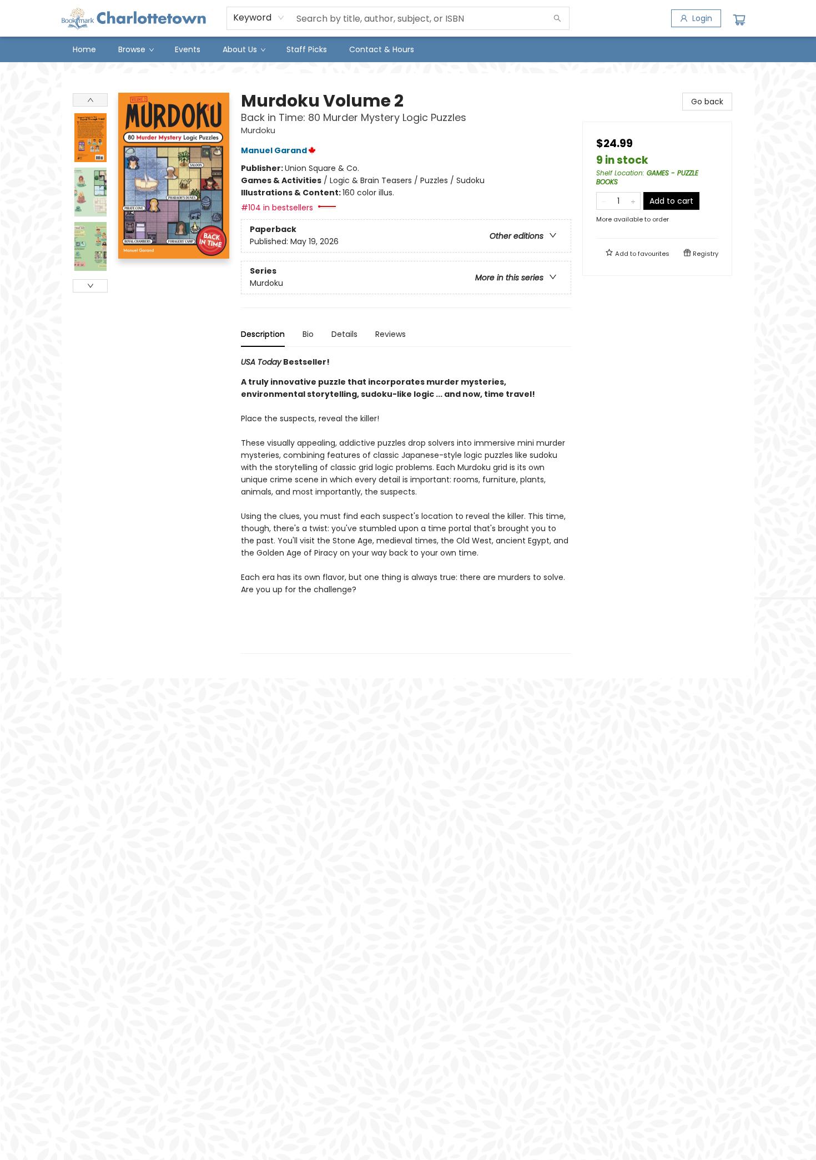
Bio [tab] (308, 334)
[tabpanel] (406, 505)
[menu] (408, 49)
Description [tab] (263, 334)
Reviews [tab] (390, 334)
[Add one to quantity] (633, 201)
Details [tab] (344, 334)
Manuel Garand (274, 150)
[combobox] (259, 17)
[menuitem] (84, 49)
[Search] (557, 18)
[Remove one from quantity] (604, 201)
